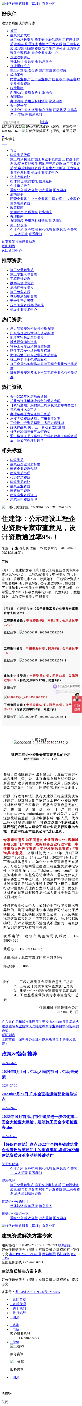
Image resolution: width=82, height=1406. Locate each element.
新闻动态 (17, 92)
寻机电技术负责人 (23, 409)
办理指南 (17, 97)
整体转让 (17, 61)
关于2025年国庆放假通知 (28, 396)
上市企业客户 (41, 79)
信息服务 (45, 61)
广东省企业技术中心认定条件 (32, 333)
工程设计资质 (20, 279)
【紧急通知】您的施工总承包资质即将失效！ (43, 405)
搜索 (44, 122)
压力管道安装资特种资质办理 (32, 329)
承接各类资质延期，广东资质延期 (35, 418)
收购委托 (31, 61)
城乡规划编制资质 (27, 48)
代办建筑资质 (20, 477)
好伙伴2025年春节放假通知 (30, 431)
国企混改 (59, 70)
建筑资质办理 (20, 473)
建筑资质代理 (20, 35)
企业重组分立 (20, 66)
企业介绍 (17, 110)
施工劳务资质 (20, 292)
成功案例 (17, 75)
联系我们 (35, 114)
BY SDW (53, 1292)
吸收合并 (31, 70)
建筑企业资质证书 (23, 495)
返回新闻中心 (12, 250)
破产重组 (45, 70)
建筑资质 (17, 460)
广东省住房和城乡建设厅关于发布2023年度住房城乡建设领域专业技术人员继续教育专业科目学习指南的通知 (40, 1026)
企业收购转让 (20, 57)
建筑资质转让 (20, 482)
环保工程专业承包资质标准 (30, 350)
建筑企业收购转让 (15, 1201)
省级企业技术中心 (44, 53)
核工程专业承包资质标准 (28, 359)
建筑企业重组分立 (15, 1213)
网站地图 (49, 1254)
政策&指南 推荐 (19, 1053)
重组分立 (17, 70)
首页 (13, 31)
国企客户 (59, 79)
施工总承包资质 (22, 39)
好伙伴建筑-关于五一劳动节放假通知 (37, 427)
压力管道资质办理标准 (27, 305)
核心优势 (45, 110)
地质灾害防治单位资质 (27, 337)
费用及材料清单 (36, 101)
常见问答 (55, 101)
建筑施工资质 (20, 490)
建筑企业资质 (20, 486)
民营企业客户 (20, 79)
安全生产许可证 (54, 48)
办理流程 (17, 101)
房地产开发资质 (50, 44)
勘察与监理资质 (26, 44)
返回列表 (8, 246)
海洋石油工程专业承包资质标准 (33, 355)
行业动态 (45, 92)
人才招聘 (21, 114)
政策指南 (17, 88)
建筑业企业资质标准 (25, 464)
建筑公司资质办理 (23, 499)
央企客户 (73, 79)
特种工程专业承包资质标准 (30, 346)
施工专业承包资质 (47, 39)
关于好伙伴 (18, 105)
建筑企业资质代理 (23, 468)
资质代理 (8, 1180)
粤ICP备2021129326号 (25, 1254)
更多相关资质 (20, 83)
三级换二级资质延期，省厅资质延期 (37, 423)
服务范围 (31, 110)
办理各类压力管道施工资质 (30, 414)
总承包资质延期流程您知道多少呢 (35, 401)
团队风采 (59, 110)
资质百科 (31, 92)
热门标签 (63, 1254)
